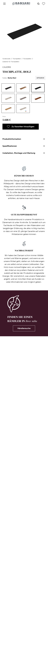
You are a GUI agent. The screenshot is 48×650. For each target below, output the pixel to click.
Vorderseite (6, 59)
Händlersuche (24, 328)
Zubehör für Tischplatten (10, 62)
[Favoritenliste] (43, 3)
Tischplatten (17, 59)
